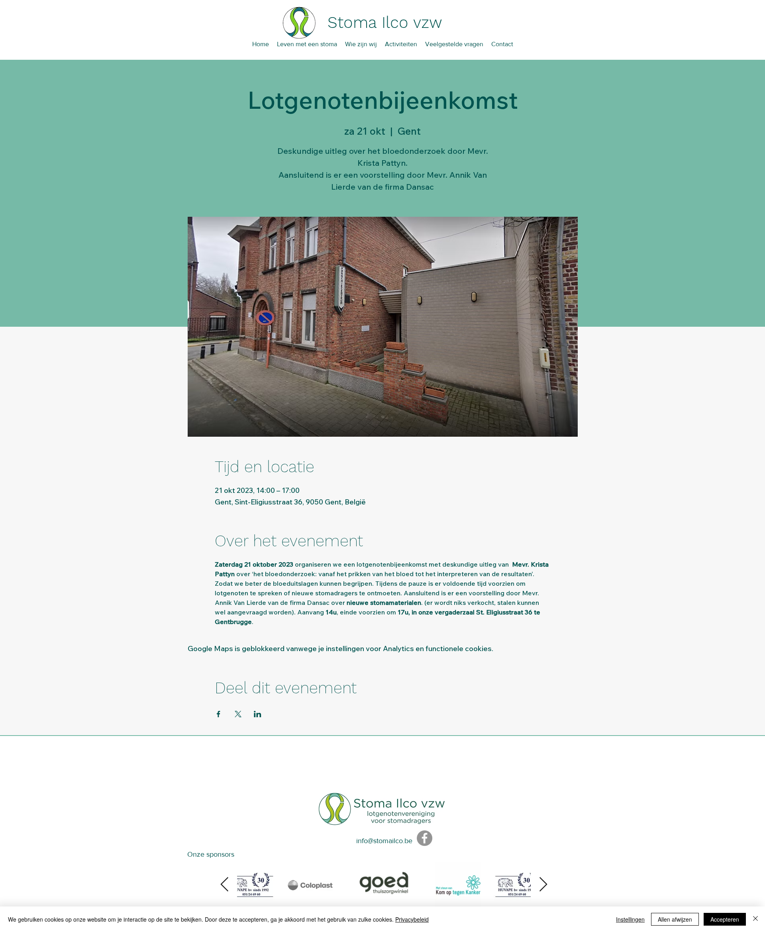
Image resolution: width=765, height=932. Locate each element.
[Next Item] (543, 885)
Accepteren (724, 919)
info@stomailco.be (384, 841)
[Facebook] (424, 838)
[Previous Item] (224, 885)
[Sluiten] (755, 919)
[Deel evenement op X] (238, 714)
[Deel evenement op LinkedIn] (257, 714)
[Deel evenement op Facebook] (218, 714)
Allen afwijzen (675, 919)
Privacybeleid (412, 919)
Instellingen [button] (630, 919)
